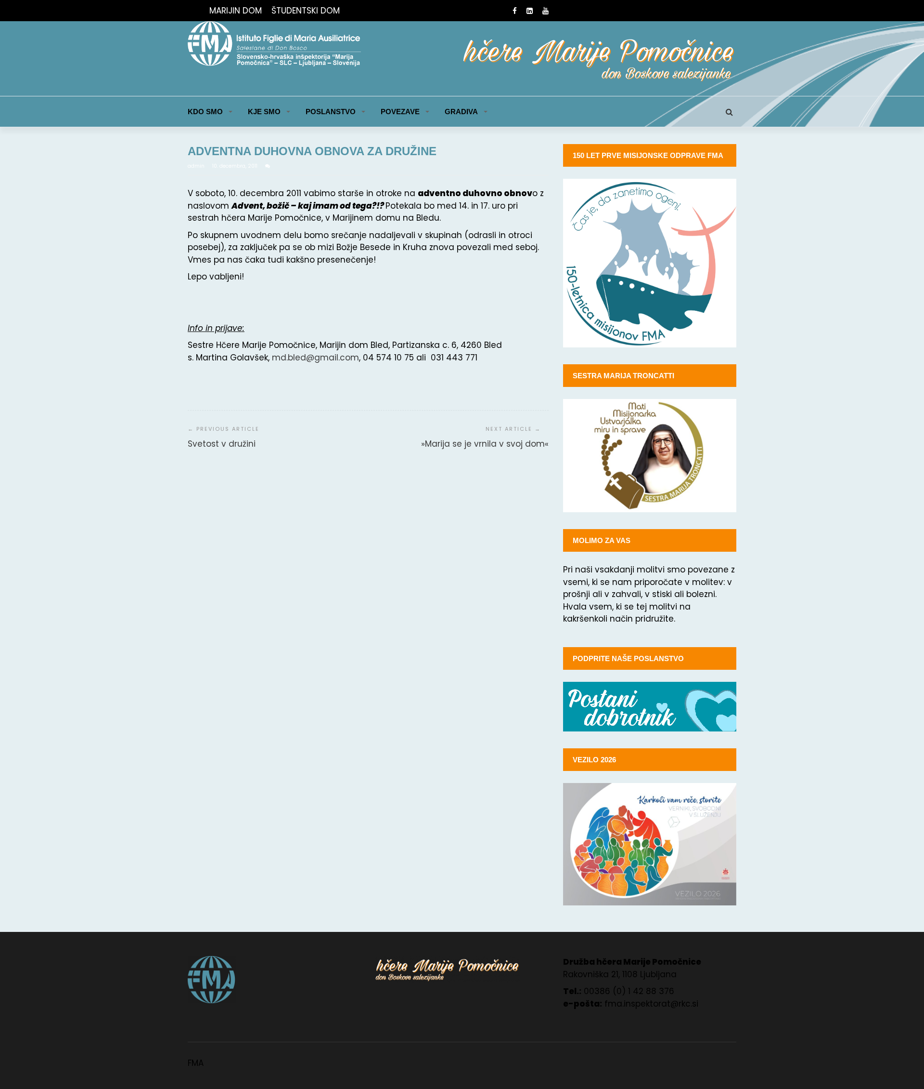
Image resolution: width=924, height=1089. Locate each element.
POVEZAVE (400, 111)
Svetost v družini (222, 444)
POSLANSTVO (331, 111)
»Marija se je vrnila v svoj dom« (485, 444)
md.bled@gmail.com (315, 357)
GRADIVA (461, 111)
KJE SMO (264, 111)
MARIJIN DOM (235, 10)
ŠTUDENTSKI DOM (305, 10)
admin (197, 166)
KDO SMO (205, 111)
